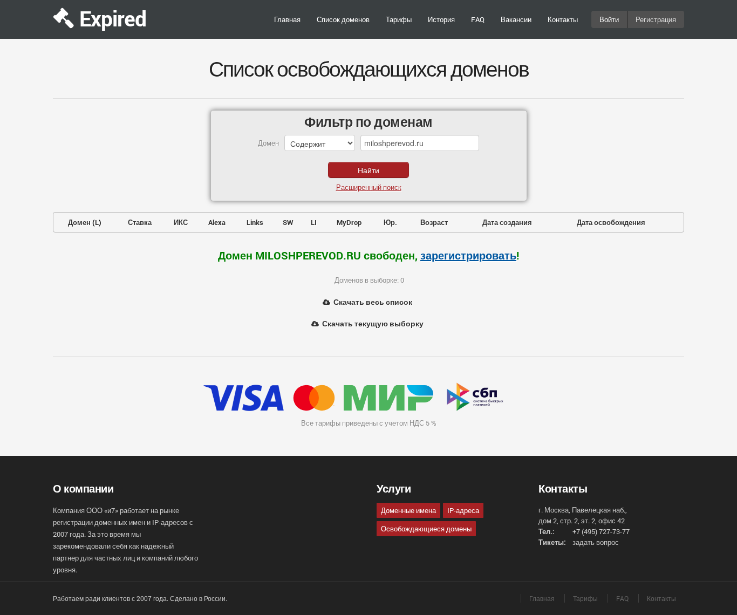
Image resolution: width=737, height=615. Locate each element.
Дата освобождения (611, 222)
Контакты (563, 19)
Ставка (140, 222)
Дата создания (507, 222)
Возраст (434, 222)
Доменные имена (408, 510)
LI (314, 222)
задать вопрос (595, 542)
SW (288, 222)
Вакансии (516, 19)
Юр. (390, 222)
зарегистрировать (468, 255)
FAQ (477, 19)
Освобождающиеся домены (426, 529)
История (441, 19)
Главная (287, 19)
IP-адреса (463, 510)
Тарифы (399, 19)
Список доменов (343, 19)
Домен (79, 222)
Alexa (217, 222)
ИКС (181, 222)
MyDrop (349, 222)
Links (255, 222)
